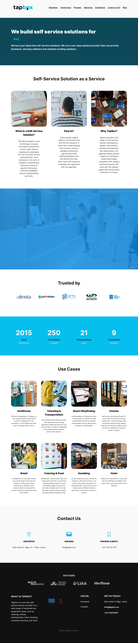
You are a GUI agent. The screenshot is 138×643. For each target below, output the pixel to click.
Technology (65, 7)
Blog (125, 7)
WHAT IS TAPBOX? (21, 596)
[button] (25, 583)
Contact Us (100, 7)
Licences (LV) (114, 7)
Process (77, 7)
